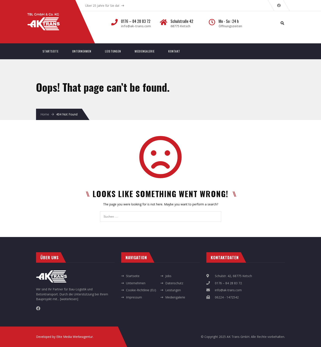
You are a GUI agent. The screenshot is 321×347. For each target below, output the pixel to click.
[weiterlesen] (69, 299)
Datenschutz (174, 283)
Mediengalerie (145, 51)
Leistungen (113, 51)
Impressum (134, 297)
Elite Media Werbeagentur (74, 337)
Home (44, 114)
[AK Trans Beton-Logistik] (48, 15)
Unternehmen (81, 51)
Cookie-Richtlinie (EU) (141, 290)
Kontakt (174, 51)
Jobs (168, 276)
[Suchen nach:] (160, 214)
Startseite (51, 51)
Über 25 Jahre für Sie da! (102, 5)
